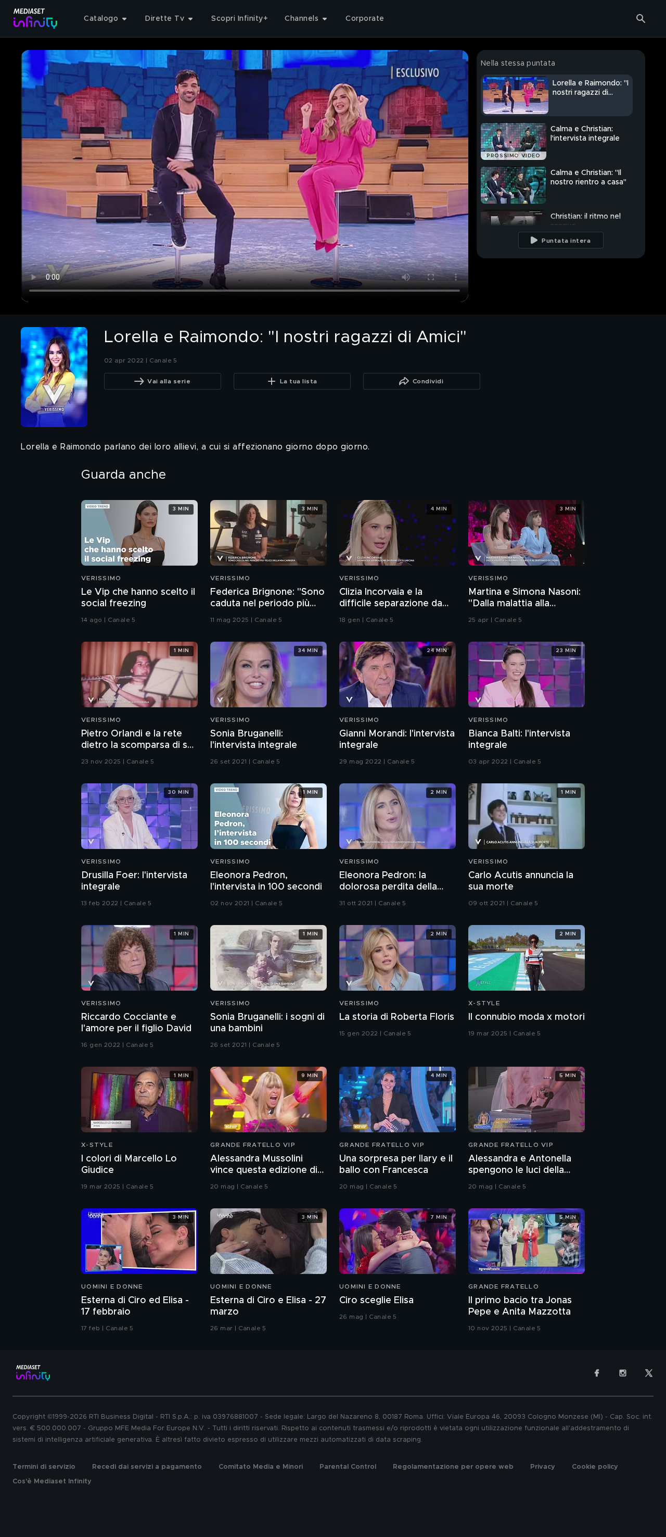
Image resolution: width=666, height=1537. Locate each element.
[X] (649, 1373)
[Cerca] (641, 19)
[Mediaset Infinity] (35, 18)
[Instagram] (622, 1373)
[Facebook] (596, 1373)
